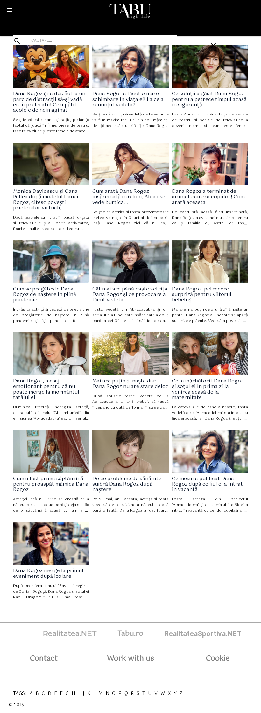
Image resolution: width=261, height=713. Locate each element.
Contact (44, 658)
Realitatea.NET (70, 633)
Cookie (217, 658)
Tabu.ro (130, 633)
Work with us (130, 658)
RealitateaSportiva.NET (203, 633)
